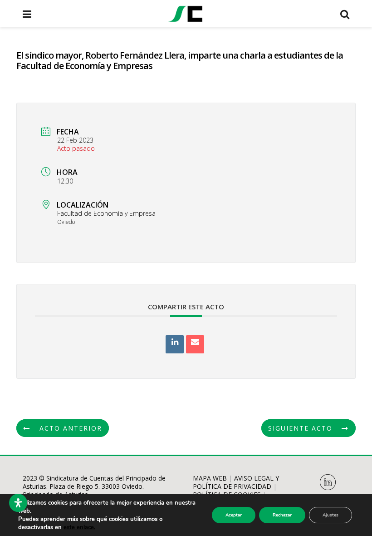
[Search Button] (344, 13)
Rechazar (282, 515)
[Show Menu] (27, 13)
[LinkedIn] (175, 344)
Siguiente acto (300, 428)
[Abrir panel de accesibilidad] (18, 503)
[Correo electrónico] (195, 344)
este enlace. (79, 527)
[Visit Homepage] (185, 14)
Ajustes (330, 515)
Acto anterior (70, 428)
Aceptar (233, 515)
